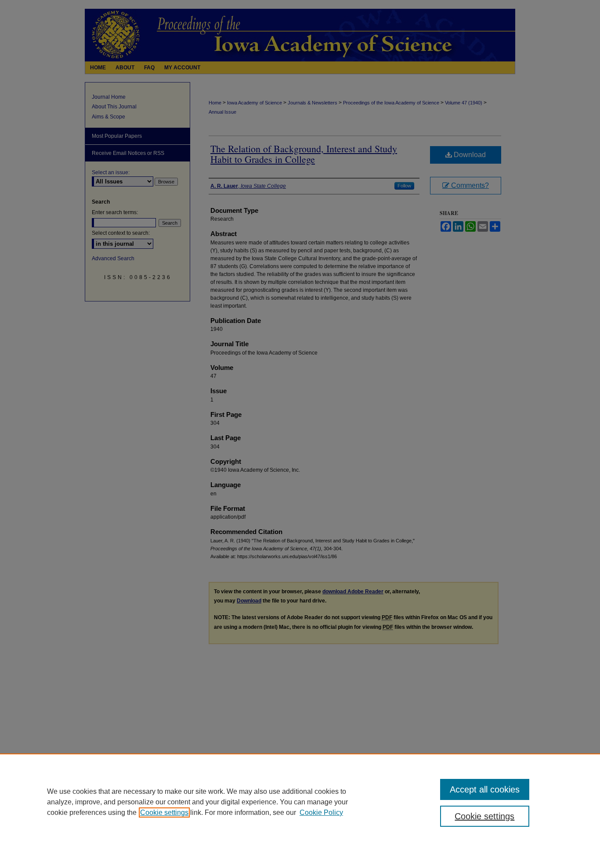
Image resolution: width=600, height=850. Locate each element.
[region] (300, 801)
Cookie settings (164, 812)
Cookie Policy (321, 812)
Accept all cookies (485, 789)
